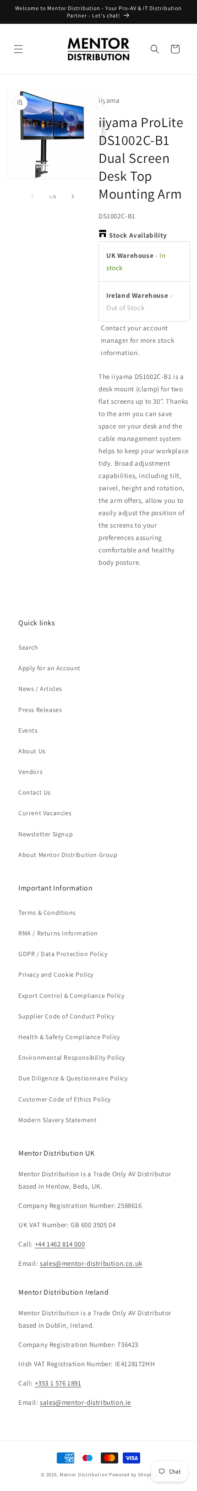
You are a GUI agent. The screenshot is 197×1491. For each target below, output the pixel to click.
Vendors (30, 772)
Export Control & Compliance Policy (71, 995)
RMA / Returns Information (58, 933)
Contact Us (34, 792)
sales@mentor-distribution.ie (85, 1402)
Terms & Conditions (47, 912)
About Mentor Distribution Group (68, 855)
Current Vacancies (44, 813)
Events (28, 730)
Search (28, 647)
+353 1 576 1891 (58, 1383)
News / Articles (40, 688)
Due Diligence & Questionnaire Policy (73, 1078)
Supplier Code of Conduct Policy (66, 1016)
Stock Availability (138, 235)
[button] (18, 49)
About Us (32, 751)
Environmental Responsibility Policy (71, 1057)
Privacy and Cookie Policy (55, 974)
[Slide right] (73, 196)
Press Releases (40, 710)
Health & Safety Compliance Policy (69, 1037)
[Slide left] (32, 196)
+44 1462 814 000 (60, 1244)
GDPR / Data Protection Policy (62, 954)
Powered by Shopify (132, 1474)
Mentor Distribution (84, 1474)
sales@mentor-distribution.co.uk (91, 1263)
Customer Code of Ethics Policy (64, 1099)
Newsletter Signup (45, 834)
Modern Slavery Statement (57, 1120)
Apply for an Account (49, 668)
